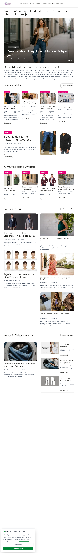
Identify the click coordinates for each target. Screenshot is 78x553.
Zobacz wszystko (67, 85)
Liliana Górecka (8, 280)
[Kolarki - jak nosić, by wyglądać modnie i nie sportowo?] (39, 40)
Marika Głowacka (12, 59)
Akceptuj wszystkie (18, 548)
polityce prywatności (24, 541)
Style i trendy (59, 3)
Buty (53, 3)
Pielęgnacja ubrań (46, 3)
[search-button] (69, 3)
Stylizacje (32, 3)
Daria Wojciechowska (9, 239)
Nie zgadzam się (18, 544)
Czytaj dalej (8, 156)
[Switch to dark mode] (72, 3)
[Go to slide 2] (69, 60)
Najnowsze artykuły (23, 3)
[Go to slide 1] (68, 60)
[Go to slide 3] (71, 60)
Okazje (38, 3)
